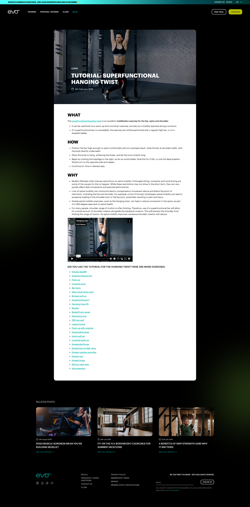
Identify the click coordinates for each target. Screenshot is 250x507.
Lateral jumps (78, 324)
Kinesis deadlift (79, 271)
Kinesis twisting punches (84, 352)
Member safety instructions (125, 485)
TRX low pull (78, 320)
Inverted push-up (80, 340)
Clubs (66, 12)
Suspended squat (80, 332)
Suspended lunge (80, 344)
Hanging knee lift (80, 304)
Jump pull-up (78, 336)
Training (32, 12)
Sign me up (207, 482)
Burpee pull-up (79, 296)
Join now (235, 12)
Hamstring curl (79, 316)
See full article (44, 452)
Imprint (114, 481)
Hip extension (78, 368)
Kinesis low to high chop (84, 348)
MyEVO (84, 474)
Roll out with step (80, 364)
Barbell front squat (81, 312)
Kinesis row (77, 356)
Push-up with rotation (82, 328)
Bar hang (76, 288)
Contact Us (219, 2)
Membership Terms (120, 478)
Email (158, 482)
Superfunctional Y (81, 300)
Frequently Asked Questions (90, 479)
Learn (74, 68)
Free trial (219, 12)
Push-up (76, 280)
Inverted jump (79, 284)
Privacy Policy (118, 474)
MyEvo (229, 2)
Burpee (75, 308)
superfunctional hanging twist (87, 121)
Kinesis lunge (78, 360)
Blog (75, 12)
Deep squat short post (83, 292)
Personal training (49, 12)
